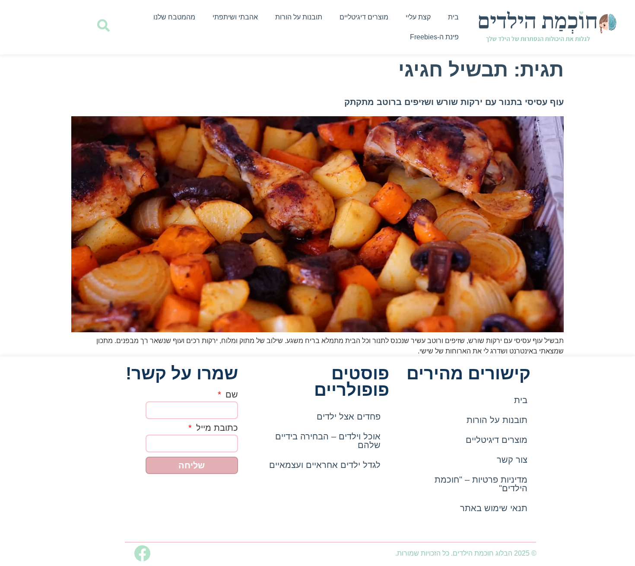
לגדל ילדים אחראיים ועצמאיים (325, 465)
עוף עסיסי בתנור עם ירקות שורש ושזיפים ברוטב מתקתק (454, 102)
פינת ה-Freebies (434, 37)
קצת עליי (418, 17)
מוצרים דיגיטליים (364, 17)
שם (230, 394)
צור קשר (512, 459)
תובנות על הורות (298, 17)
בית (453, 17)
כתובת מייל (216, 427)
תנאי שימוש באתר (493, 508)
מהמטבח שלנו (174, 17)
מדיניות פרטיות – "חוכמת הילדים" (481, 484)
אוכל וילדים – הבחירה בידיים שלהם (328, 441)
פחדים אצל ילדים (349, 416)
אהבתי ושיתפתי (235, 17)
